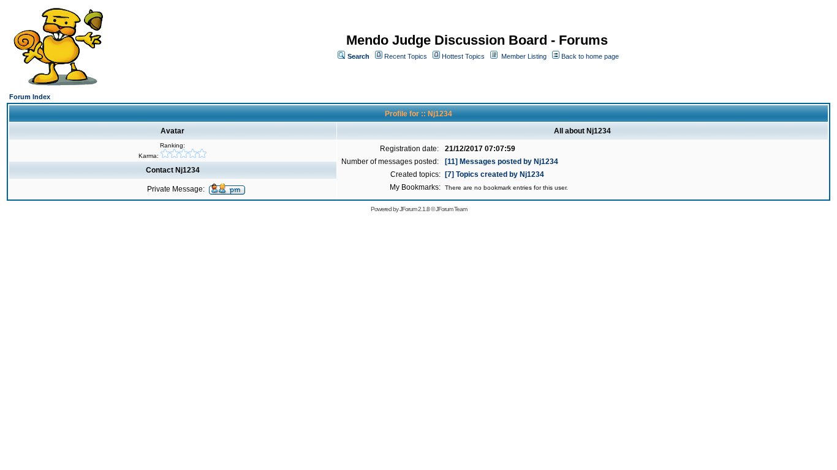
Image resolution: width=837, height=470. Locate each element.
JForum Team (451, 209)
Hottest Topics (463, 56)
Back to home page (590, 56)
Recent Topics (405, 56)
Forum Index (29, 96)
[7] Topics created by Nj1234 (494, 174)
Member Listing (524, 56)
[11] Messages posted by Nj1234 (501, 161)
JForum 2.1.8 (415, 209)
